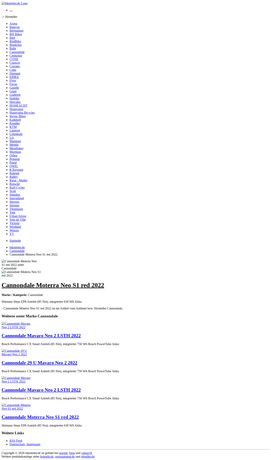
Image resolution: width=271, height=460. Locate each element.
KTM (13, 127)
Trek (12, 212)
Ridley (14, 176)
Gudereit (15, 94)
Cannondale (17, 52)
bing (72, 453)
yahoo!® (86, 453)
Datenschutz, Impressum (25, 444)
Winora (14, 230)
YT (12, 234)
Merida (14, 144)
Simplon (15, 194)
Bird (12, 37)
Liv (12, 137)
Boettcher (16, 45)
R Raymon (16, 169)
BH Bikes (16, 34)
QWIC (14, 166)
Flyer (13, 80)
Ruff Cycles (17, 187)
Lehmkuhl (16, 134)
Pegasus (15, 159)
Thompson (16, 209)
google (63, 453)
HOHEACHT (19, 105)
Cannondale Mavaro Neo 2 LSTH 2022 (41, 335)
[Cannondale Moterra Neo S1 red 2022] (17, 408)
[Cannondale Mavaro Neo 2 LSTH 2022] (17, 327)
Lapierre (15, 130)
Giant (13, 91)
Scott (13, 191)
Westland (15, 226)
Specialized (17, 198)
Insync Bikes (18, 116)
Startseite (15, 240)
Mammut (15, 141)
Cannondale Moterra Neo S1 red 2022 (40, 417)
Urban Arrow (18, 216)
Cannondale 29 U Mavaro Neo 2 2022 (39, 362)
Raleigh (14, 173)
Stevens (14, 201)
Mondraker (16, 148)
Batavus (15, 27)
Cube (13, 70)
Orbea (13, 155)
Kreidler (15, 123)
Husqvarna (16, 109)
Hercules (15, 102)
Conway (15, 62)
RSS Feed (16, 440)
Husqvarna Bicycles (22, 112)
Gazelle (14, 87)
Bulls (13, 48)
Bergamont (16, 30)
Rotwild (15, 184)
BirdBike (15, 41)
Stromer (14, 205)
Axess (13, 23)
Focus (13, 84)
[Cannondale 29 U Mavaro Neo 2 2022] (17, 354)
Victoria (14, 223)
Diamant (15, 73)
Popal (13, 162)
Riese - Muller (18, 180)
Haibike (14, 98)
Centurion (16, 55)
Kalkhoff (15, 119)
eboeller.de (88, 456)
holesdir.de (47, 456)
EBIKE (14, 77)
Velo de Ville (18, 219)
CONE (14, 59)
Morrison (15, 152)
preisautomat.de (65, 456)
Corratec (15, 66)
